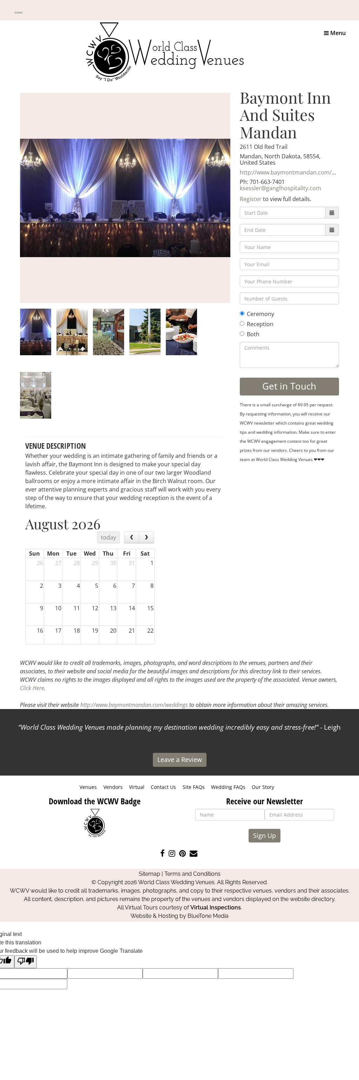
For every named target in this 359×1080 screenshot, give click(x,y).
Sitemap (149, 874)
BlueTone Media (208, 916)
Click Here (32, 688)
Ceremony (260, 314)
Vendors (113, 787)
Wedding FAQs (228, 787)
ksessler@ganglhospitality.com (280, 188)
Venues (88, 787)
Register (251, 199)
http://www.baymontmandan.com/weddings (298, 172)
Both (253, 334)
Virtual (136, 787)
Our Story (263, 787)
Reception (260, 324)
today (108, 537)
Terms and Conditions (192, 874)
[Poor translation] (25, 961)
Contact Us (163, 787)
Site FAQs (194, 787)
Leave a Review (179, 759)
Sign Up (264, 835)
